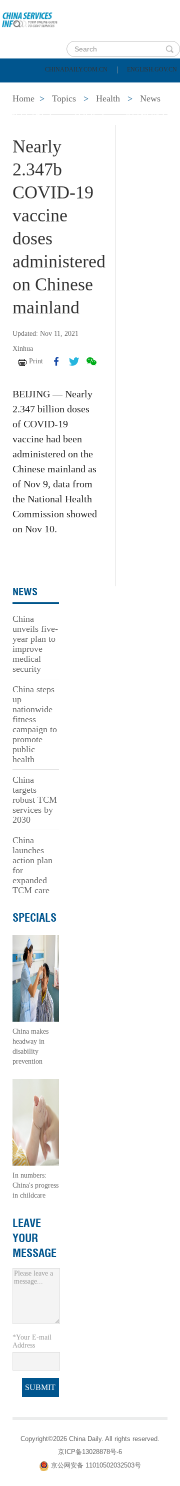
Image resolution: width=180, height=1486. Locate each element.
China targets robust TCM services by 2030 (34, 800)
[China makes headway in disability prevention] (35, 978)
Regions (145, 114)
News (131, 89)
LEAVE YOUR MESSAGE (34, 1238)
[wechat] (91, 361)
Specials (31, 114)
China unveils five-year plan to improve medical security (35, 644)
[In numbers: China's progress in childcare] (35, 1122)
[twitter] (74, 361)
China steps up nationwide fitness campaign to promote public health (34, 724)
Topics (88, 114)
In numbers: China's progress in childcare (35, 1185)
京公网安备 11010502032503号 (96, 1465)
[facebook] (57, 361)
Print (36, 361)
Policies (78, 89)
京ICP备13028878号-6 (90, 1452)
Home (23, 89)
